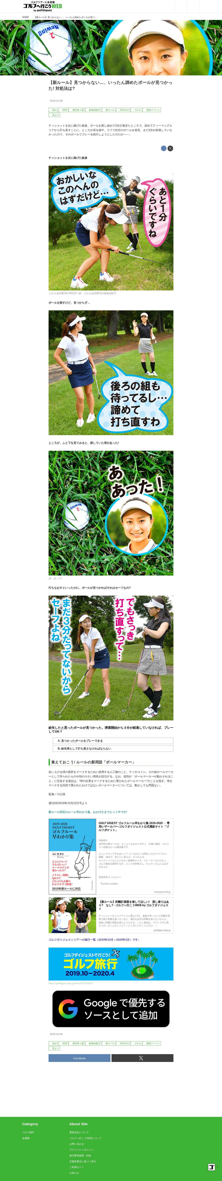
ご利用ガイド (76, 1167)
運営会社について (79, 1132)
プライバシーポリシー (81, 1149)
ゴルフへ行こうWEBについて (85, 1138)
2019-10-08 (56, 100)
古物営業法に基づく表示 (82, 1161)
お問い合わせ (76, 1144)
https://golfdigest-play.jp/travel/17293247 (71, 983)
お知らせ (74, 1172)
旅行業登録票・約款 (80, 1155)
